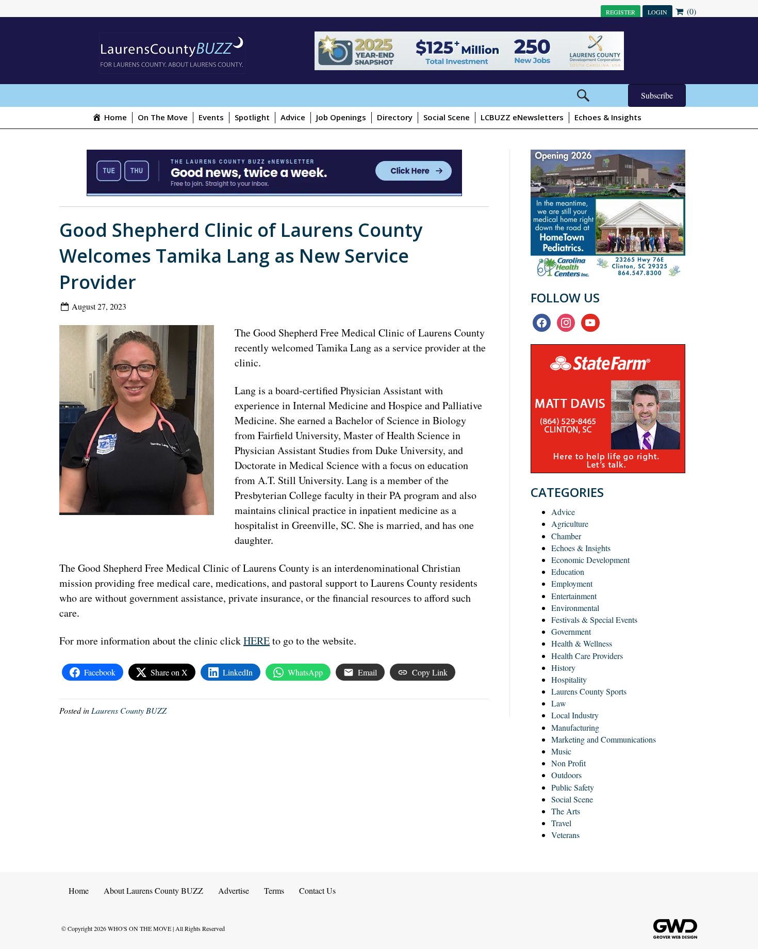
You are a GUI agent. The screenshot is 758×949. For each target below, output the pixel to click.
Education (567, 571)
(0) (690, 11)
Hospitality (569, 679)
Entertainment (574, 595)
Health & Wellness (581, 643)
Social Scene (446, 117)
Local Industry (575, 715)
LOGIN (657, 12)
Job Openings (341, 117)
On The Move (163, 117)
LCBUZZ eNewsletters (522, 117)
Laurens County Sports (589, 691)
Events (211, 117)
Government (571, 631)
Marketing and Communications (603, 739)
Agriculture (569, 523)
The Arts (565, 811)
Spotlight (252, 117)
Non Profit (568, 763)
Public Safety (572, 787)
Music (561, 751)
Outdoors (566, 774)
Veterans (565, 834)
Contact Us (317, 890)
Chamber (566, 535)
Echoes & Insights (607, 117)
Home (79, 890)
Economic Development (590, 559)
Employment (571, 583)
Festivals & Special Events (594, 619)
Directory (395, 117)
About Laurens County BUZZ (153, 890)
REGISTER (620, 12)
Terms (274, 890)
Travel (561, 822)
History (563, 667)
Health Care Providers (587, 655)
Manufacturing (575, 727)
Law (558, 703)
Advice (293, 117)
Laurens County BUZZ (129, 710)
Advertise (233, 890)
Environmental (575, 607)
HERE (256, 641)
